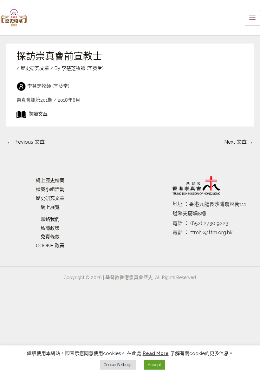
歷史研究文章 (35, 68)
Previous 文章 (26, 142)
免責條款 (50, 237)
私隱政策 (50, 228)
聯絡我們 (50, 219)
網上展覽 (50, 207)
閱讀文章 (37, 114)
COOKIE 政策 (50, 246)
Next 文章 (238, 142)
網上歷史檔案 (50, 180)
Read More (156, 353)
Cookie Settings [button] (118, 364)
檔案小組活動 (50, 189)
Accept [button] (154, 364)
